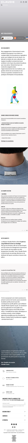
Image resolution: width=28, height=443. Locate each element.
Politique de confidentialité (12, 429)
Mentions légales (19, 430)
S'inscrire (24, 403)
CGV (5, 429)
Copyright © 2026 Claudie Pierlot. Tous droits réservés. (14, 432)
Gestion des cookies (11, 430)
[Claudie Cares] (14, 438)
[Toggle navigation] (26, 2)
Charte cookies (21, 429)
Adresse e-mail (6, 403)
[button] (21, 1)
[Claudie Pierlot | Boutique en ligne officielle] (7, 2)
